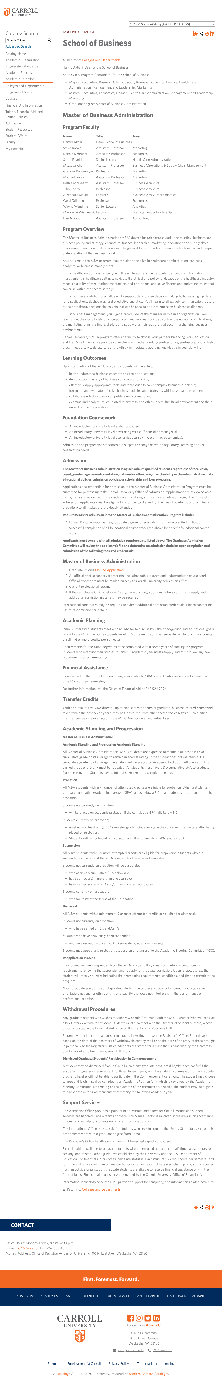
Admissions (25, 1296)
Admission (13, 123)
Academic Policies (18, 72)
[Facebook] (130, 1318)
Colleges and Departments (24, 86)
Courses (11, 98)
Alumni (198, 1296)
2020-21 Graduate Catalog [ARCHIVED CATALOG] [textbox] (160, 24)
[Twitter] (147, 1318)
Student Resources (18, 129)
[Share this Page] (201, 33)
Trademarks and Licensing (156, 1363)
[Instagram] (139, 1318)
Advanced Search (18, 46)
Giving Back (176, 1296)
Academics (49, 1296)
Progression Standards (21, 66)
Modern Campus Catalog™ (148, 1374)
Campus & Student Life (81, 1296)
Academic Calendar (19, 79)
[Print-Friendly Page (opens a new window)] (207, 33)
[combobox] (172, 24)
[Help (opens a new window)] (212, 33)
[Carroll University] (21, 12)
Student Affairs (16, 136)
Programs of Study (18, 92)
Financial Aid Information (23, 105)
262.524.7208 (27, 1248)
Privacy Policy (119, 1363)
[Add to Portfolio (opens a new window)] (195, 33)
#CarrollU (153, 1325)
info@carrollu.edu (131, 1350)
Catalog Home (15, 54)
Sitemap (54, 1363)
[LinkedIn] (156, 1318)
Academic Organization (22, 60)
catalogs (64, 1374)
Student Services (118, 1296)
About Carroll (149, 1296)
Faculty (10, 142)
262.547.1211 (162, 1350)
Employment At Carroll (84, 1363)
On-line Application (109, 570)
